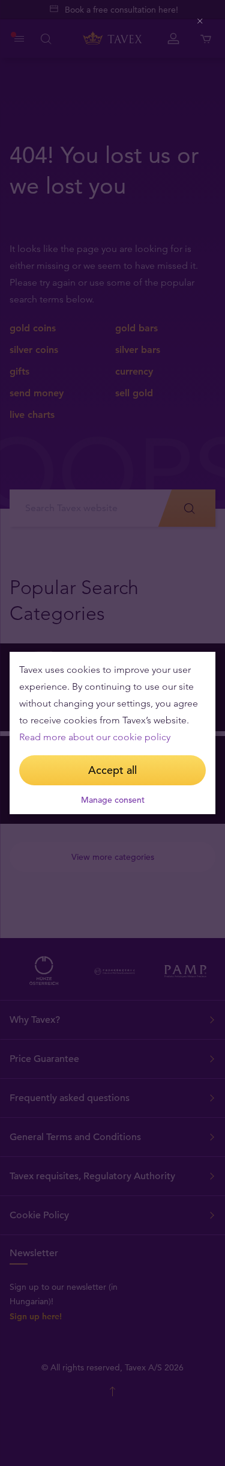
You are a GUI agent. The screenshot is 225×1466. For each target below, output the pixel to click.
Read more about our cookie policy (94, 737)
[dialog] (112, 733)
